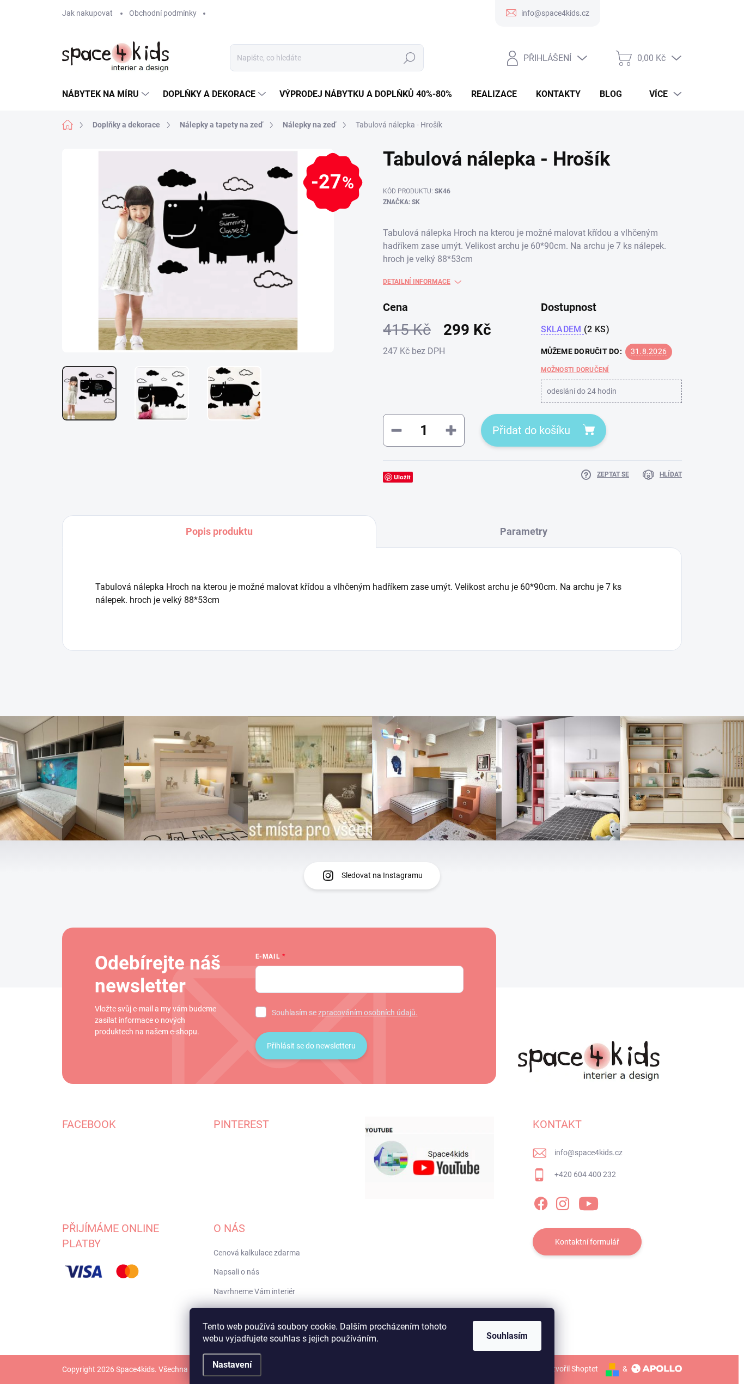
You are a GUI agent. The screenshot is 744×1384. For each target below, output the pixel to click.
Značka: (401, 202)
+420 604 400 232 (585, 1174)
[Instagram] (562, 1201)
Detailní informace (416, 281)
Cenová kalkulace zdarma (257, 1252)
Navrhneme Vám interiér (254, 1291)
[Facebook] (541, 1201)
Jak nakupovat (87, 13)
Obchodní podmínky (163, 13)
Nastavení (232, 1364)
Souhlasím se (345, 1012)
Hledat (410, 57)
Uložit (402, 477)
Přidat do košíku (531, 430)
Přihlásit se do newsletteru (311, 1045)
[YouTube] (588, 1201)
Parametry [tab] (523, 531)
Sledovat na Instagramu (382, 875)
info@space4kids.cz (588, 1152)
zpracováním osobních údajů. (368, 1012)
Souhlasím (507, 1336)
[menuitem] (107, 94)
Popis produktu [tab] (219, 531)
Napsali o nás (236, 1271)
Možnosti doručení (575, 370)
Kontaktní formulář (587, 1241)
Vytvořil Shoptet (571, 1368)
